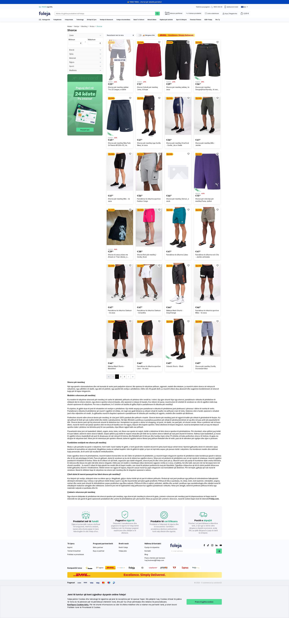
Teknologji (79, 19)
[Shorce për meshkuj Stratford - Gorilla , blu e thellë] (178, 115)
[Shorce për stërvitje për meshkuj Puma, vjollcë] (207, 171)
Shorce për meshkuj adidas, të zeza (177, 88)
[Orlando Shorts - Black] (178, 339)
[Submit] (219, 551)
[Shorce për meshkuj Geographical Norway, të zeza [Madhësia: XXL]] (207, 60)
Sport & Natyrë (181, 19)
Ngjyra (71, 62)
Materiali (72, 58)
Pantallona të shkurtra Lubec (177, 255)
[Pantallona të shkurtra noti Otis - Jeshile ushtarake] (207, 227)
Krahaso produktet (195, 13)
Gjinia (71, 54)
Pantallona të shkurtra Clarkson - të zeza (120, 312)
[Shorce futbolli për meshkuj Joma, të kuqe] (149, 60)
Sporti (71, 66)
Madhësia (73, 70)
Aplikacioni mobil (232, 7)
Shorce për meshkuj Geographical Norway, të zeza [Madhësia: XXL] (207, 88)
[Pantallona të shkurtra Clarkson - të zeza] (120, 283)
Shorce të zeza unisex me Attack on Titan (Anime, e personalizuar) (118, 256)
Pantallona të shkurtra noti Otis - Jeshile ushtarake (207, 256)
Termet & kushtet (74, 551)
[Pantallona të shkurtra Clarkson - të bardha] (149, 283)
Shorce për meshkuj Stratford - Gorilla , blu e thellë (177, 144)
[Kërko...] (157, 13)
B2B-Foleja (208, 19)
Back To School (139, 19)
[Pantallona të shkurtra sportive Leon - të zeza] (149, 339)
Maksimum (94, 41)
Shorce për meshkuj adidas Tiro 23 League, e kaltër (118, 88)
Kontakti (148, 551)
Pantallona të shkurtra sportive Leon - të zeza (149, 367)
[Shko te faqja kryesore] (44, 13)
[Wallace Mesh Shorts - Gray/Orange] (178, 283)
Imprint (69, 547)
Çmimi (71, 35)
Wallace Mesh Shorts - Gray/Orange (174, 312)
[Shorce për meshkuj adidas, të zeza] (178, 60)
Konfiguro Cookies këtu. (78, 605)
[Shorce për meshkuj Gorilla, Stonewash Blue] (207, 339)
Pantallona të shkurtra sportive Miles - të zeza (207, 312)
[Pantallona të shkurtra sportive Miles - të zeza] (207, 283)
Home (69, 26)
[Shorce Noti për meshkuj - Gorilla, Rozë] (149, 227)
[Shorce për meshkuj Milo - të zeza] (120, 171)
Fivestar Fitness (195, 19)
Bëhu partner (98, 547)
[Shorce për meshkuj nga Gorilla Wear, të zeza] (149, 115)
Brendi (71, 50)
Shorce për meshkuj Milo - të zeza (119, 200)
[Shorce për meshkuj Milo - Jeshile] (207, 115)
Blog (146, 554)
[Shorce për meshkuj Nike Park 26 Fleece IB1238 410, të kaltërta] (120, 115)
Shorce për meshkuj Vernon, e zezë (177, 200)
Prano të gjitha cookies (204, 602)
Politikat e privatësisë (75, 554)
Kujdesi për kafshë (166, 19)
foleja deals (69, 19)
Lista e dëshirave (213, 13)
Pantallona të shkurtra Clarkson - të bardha (149, 312)
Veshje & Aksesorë (106, 19)
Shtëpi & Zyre (91, 19)
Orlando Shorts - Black (174, 366)
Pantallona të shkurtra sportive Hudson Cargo (149, 200)
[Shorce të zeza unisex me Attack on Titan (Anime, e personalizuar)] (120, 227)
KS (245, 7)
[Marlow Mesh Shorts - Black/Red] (120, 339)
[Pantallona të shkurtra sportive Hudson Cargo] (149, 171)
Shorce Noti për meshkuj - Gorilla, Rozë (147, 256)
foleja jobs (123, 551)
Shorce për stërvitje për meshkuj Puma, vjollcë (204, 200)
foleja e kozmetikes (123, 19)
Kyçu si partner (98, 551)
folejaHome (57, 19)
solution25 (218, 583)
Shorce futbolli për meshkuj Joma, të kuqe (147, 88)
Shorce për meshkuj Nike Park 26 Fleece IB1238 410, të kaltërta (119, 144)
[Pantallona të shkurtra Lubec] (178, 227)
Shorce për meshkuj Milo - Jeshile (205, 144)
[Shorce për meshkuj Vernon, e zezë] (178, 171)
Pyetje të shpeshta (152, 547)
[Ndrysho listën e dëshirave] (159, 42)
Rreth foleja (123, 547)
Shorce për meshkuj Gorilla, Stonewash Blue (205, 367)
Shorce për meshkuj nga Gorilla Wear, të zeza (149, 144)
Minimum (75, 41)
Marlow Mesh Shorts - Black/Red (116, 367)
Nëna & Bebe (152, 19)
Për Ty (217, 19)
